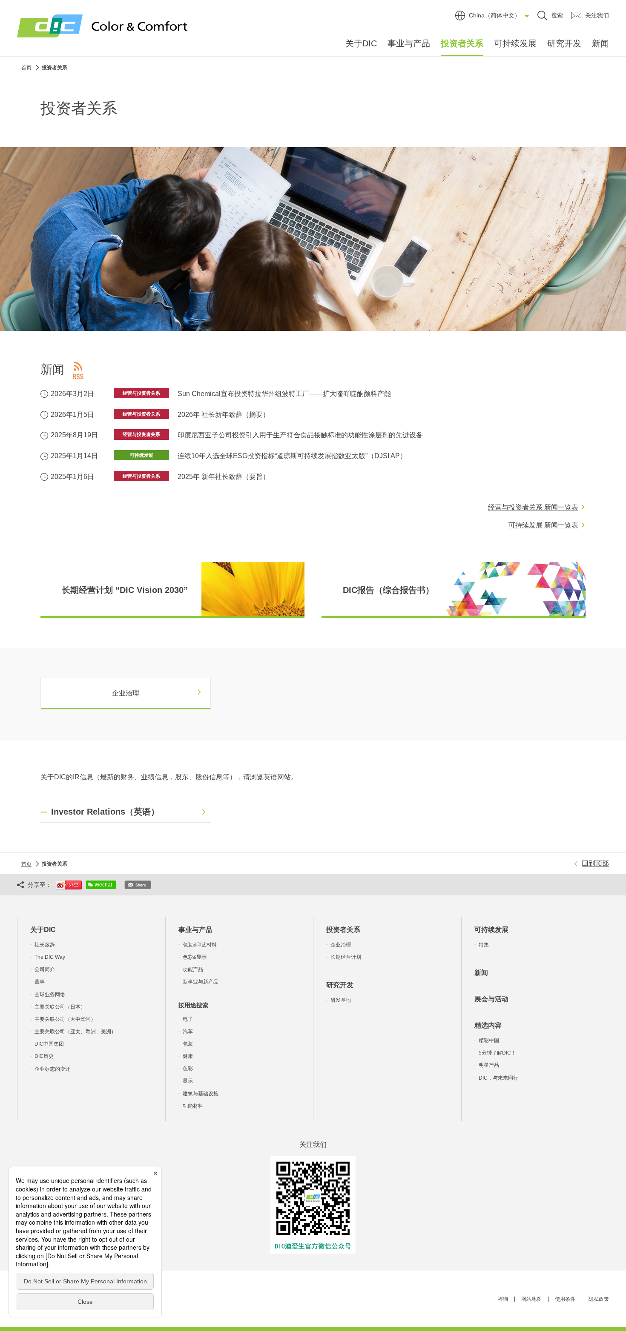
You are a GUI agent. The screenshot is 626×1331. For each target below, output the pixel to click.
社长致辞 (44, 945)
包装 (188, 1044)
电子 (188, 1019)
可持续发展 (515, 43)
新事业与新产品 (200, 982)
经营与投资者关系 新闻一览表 (533, 507)
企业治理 (340, 945)
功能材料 (193, 1106)
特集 (484, 945)
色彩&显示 (195, 957)
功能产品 (193, 969)
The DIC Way (49, 957)
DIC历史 (44, 1056)
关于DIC (361, 43)
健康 (188, 1056)
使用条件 (565, 1299)
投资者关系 (462, 43)
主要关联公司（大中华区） (65, 1019)
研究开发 (564, 43)
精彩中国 (489, 1040)
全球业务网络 (49, 995)
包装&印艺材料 (200, 945)
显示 (188, 1081)
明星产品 (489, 1065)
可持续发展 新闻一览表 (543, 525)
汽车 (188, 1032)
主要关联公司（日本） (60, 1007)
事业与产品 (409, 43)
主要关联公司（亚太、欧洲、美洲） (75, 1032)
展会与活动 (491, 999)
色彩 (188, 1069)
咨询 (503, 1299)
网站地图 (531, 1299)
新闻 (600, 43)
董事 (39, 982)
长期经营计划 (345, 957)
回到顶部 (595, 863)
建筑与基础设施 (200, 1094)
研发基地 (340, 1000)
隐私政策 (599, 1299)
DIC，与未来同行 (498, 1078)
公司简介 (44, 969)
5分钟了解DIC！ (497, 1053)
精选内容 (488, 1025)
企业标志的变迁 (52, 1069)
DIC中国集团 (49, 1044)
